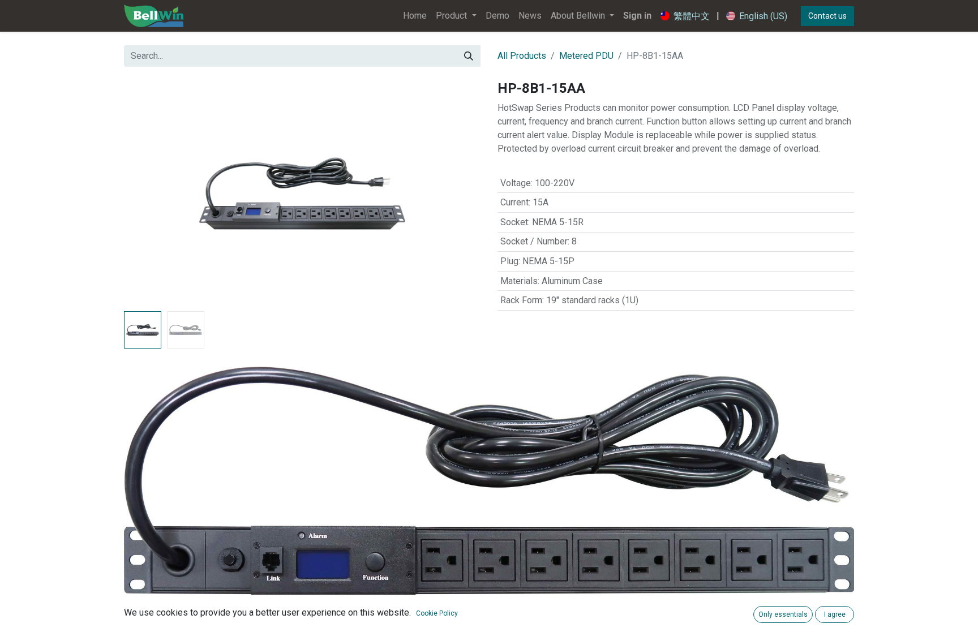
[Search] (469, 56)
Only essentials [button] (783, 614)
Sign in (637, 15)
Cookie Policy (437, 613)
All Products (521, 55)
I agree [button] (835, 614)
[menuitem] (414, 16)
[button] (151, 193)
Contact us (827, 15)
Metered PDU (586, 55)
